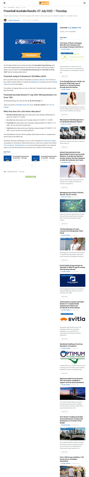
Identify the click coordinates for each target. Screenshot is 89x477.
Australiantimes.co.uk (35, 82)
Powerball (23, 7)
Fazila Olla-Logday (66, 124)
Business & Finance (67, 53)
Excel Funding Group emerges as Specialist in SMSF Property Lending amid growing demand (72, 267)
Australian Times (65, 162)
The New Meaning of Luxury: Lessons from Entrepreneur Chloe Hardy (71, 231)
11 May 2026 (75, 310)
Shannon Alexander (14, 20)
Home (5, 7)
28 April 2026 (75, 384)
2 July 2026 (76, 196)
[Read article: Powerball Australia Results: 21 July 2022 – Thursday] (36, 158)
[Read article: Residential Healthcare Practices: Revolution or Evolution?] (72, 357)
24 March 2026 (75, 463)
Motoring (64, 128)
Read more (65, 76)
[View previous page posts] (29, 166)
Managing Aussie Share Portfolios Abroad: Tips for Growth (71, 193)
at (62, 200)
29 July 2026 (76, 124)
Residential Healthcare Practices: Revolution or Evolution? (71, 345)
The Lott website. (9, 145)
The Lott (18, 7)
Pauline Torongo (65, 49)
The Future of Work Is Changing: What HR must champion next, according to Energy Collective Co (71, 45)
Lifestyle (64, 93)
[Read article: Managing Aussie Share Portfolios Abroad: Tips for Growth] (72, 205)
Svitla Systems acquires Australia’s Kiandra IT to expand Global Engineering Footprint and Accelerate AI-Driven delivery (72, 305)
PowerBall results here (22, 105)
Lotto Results (11, 7)
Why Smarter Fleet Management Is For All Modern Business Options (72, 121)
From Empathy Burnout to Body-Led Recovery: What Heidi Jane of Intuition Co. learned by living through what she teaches (72, 84)
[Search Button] (84, 3)
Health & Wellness (66, 388)
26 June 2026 (75, 271)
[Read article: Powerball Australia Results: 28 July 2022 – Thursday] (7, 158)
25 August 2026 (76, 89)
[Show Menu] (4, 3)
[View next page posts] (32, 166)
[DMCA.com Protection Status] (30, 176)
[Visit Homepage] (44, 3)
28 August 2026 (76, 49)
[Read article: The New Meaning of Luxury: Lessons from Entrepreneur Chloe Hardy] (72, 244)
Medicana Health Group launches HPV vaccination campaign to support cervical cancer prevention (72, 380)
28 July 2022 (17, 160)
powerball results (12, 171)
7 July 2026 (75, 162)
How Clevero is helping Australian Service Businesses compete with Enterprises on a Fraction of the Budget (71, 420)
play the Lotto (43, 80)
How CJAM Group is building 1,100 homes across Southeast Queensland (72, 459)
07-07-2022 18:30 (27, 20)
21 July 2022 (45, 160)
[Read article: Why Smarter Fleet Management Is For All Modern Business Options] (72, 132)
